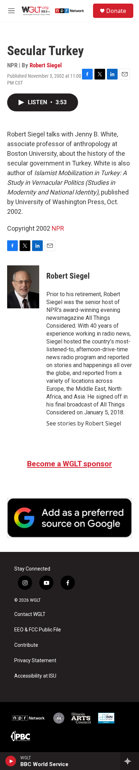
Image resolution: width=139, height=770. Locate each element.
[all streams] (129, 761)
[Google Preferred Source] (69, 517)
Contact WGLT (30, 614)
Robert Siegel (46, 65)
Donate (116, 11)
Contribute (26, 645)
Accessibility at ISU (35, 676)
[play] (10, 761)
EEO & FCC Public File (37, 629)
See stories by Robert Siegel (83, 423)
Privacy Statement (35, 660)
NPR (58, 228)
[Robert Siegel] (23, 286)
